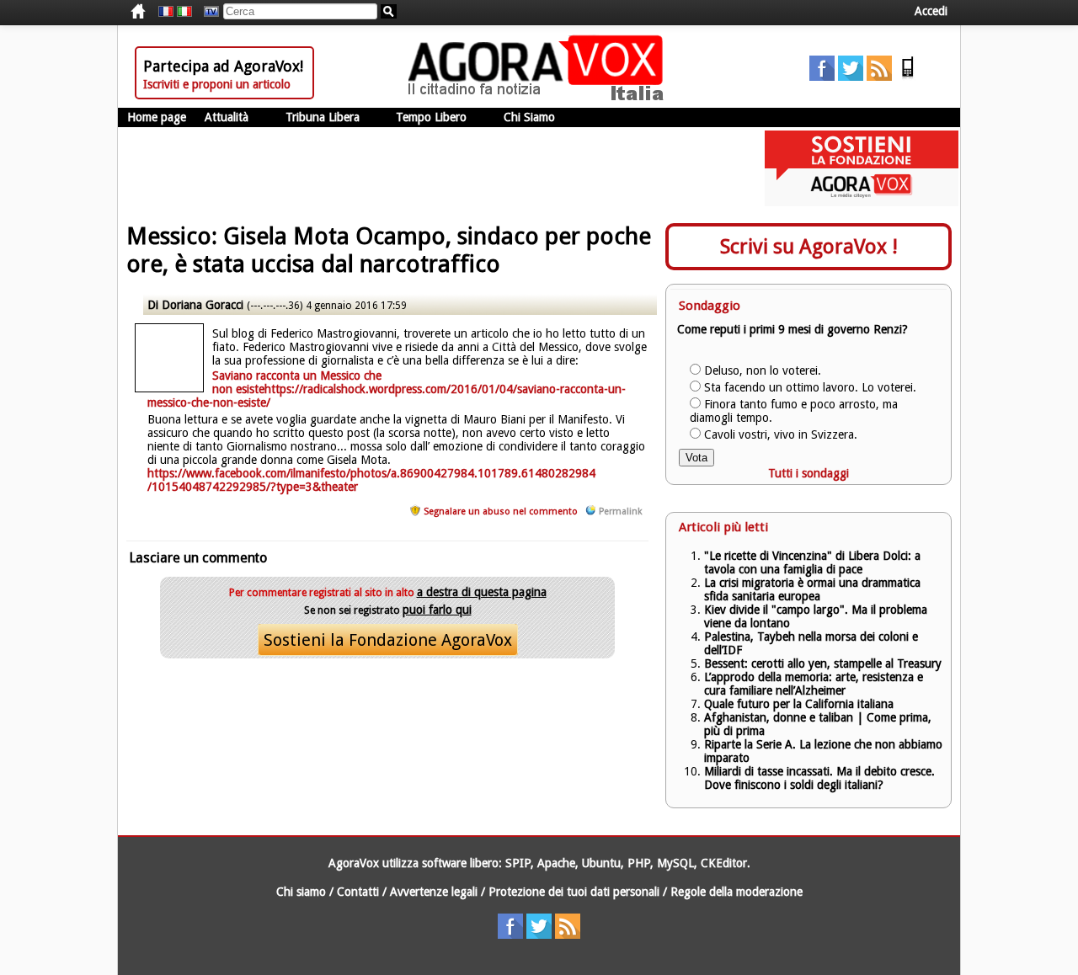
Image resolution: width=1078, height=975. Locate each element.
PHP (638, 863)
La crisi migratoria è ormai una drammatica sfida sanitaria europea (812, 589)
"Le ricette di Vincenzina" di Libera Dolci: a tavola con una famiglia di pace (812, 562)
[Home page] (540, 97)
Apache (556, 863)
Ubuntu (601, 863)
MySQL (675, 863)
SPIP (518, 863)
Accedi (931, 11)
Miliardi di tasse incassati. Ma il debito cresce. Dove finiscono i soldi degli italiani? (819, 778)
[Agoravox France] (165, 12)
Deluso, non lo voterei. (762, 370)
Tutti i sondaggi (808, 473)
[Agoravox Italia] (184, 12)
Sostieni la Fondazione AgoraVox (388, 640)
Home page (156, 117)
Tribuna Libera (323, 117)
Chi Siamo (529, 117)
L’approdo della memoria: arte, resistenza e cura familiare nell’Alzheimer (813, 683)
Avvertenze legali (434, 891)
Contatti (358, 891)
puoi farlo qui (437, 609)
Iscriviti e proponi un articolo (217, 84)
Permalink (620, 511)
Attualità (226, 117)
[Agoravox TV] (207, 12)
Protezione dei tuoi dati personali (573, 891)
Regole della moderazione (736, 891)
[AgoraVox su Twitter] (850, 76)
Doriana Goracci (202, 305)
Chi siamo (301, 891)
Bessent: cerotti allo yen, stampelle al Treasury (823, 663)
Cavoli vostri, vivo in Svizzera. (780, 434)
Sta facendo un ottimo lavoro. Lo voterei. (810, 387)
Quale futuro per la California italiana (799, 704)
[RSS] (879, 76)
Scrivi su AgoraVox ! (809, 246)
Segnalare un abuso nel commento (501, 511)
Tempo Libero (431, 117)
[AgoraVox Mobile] (908, 76)
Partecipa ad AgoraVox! (223, 66)
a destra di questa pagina (482, 592)
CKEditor (724, 863)
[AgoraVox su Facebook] (822, 76)
